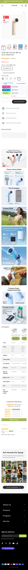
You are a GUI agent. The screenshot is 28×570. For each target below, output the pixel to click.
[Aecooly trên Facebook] (2, 543)
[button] (5, 58)
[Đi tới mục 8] (20, 47)
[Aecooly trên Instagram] (10, 543)
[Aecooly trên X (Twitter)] (6, 543)
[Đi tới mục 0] (3, 48)
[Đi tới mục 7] (15, 47)
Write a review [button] (14, 419)
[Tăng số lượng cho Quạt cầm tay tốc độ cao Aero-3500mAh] (9, 101)
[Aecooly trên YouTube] (13, 543)
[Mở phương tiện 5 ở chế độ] (24, 12)
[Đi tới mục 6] (9, 47)
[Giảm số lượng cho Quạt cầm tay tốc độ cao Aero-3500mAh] (3, 101)
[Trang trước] (2, 1)
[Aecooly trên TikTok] (17, 543)
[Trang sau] (26, 1)
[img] (4, 429)
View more (14, 96)
